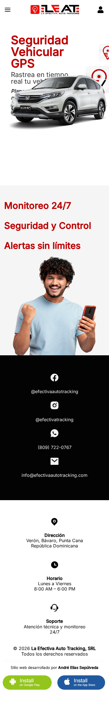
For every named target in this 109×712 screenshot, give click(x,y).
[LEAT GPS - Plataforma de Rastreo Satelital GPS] (54, 9)
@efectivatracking (54, 419)
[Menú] (7, 9)
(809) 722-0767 (55, 447)
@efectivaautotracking (54, 391)
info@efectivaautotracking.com (54, 475)
